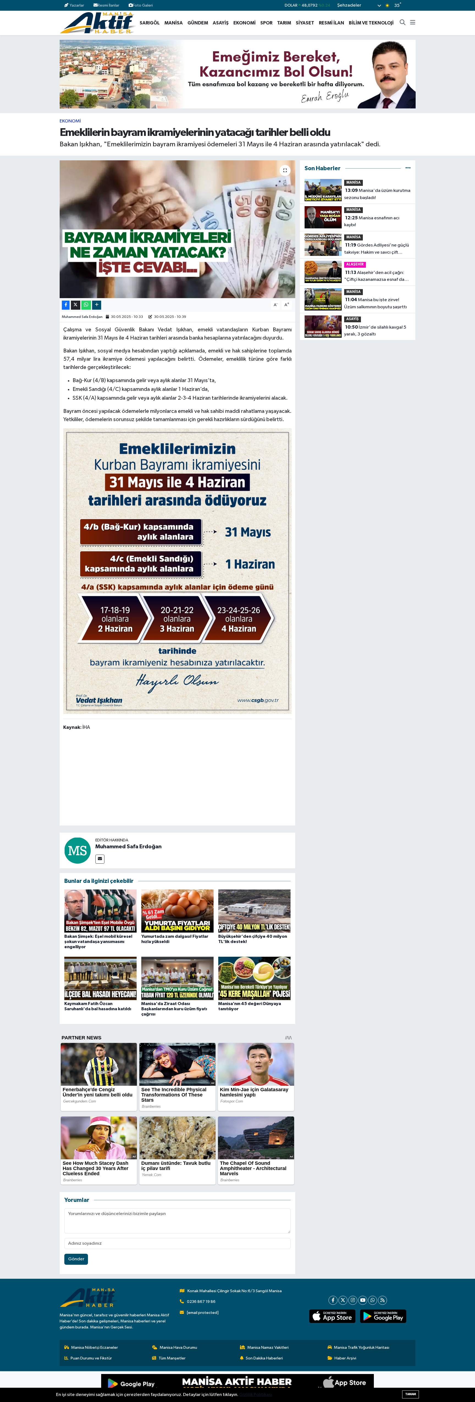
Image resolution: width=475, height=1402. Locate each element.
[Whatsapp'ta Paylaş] (86, 305)
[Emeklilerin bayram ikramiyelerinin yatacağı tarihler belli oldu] (177, 229)
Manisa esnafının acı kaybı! (371, 222)
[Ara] (402, 23)
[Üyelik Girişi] (413, 5)
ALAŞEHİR (355, 264)
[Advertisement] (177, 779)
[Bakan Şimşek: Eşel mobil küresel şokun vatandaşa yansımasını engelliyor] (100, 911)
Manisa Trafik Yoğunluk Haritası (361, 1347)
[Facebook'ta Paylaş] (66, 305)
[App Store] (306, 1386)
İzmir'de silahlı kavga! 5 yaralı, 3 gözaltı (375, 331)
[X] (342, 1300)
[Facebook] (333, 1300)
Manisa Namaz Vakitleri (268, 1347)
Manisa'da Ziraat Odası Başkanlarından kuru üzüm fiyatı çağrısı (174, 1008)
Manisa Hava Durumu (178, 1347)
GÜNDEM (197, 23)
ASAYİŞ (221, 23)
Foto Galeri (143, 5)
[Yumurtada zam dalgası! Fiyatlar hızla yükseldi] (177, 911)
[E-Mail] (99, 859)
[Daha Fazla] (96, 305)
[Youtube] (362, 1300)
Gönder (76, 1259)
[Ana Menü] (412, 23)
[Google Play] (169, 1386)
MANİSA (173, 23)
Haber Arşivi (345, 1358)
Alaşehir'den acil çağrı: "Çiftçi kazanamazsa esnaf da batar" (374, 276)
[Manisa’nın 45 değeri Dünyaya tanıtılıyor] (254, 978)
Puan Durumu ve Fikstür (91, 1358)
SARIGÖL (150, 23)
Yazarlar (77, 5)
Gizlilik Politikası (255, 1394)
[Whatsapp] (372, 1300)
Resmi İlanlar (108, 5)
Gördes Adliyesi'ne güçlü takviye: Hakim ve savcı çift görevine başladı (376, 249)
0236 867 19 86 (201, 1302)
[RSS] (382, 1300)
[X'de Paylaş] (75, 305)
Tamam (410, 1394)
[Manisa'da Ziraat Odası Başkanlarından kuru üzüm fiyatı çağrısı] (177, 978)
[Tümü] (408, 168)
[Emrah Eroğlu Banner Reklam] (238, 74)
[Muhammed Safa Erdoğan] (77, 850)
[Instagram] (352, 1300)
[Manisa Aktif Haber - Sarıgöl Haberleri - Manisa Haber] (98, 22)
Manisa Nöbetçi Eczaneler (94, 1347)
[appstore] (332, 1316)
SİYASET (305, 23)
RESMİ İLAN (331, 23)
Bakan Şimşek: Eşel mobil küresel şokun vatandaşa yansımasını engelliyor (98, 941)
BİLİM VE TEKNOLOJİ (371, 23)
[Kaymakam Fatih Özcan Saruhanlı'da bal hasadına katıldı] (100, 978)
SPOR (266, 23)
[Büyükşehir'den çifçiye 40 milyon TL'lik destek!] (254, 911)
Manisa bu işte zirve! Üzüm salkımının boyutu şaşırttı (375, 303)
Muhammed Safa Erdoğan (82, 317)
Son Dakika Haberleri (264, 1358)
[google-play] (383, 1316)
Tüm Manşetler (172, 1358)
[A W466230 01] (177, 570)
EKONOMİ (244, 23)
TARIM (284, 23)
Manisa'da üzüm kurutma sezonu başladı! (377, 194)
